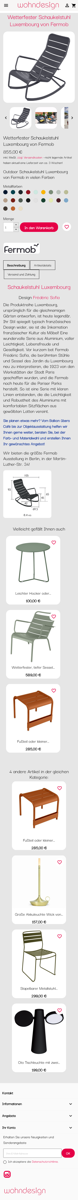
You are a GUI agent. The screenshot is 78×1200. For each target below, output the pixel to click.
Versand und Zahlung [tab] (21, 274)
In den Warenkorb (39, 227)
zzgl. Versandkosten (29, 157)
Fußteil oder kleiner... (33, 741)
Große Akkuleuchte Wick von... (39, 914)
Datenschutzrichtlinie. (45, 1161)
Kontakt (7, 1092)
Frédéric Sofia (46, 297)
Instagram (7, 1174)
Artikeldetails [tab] (42, 265)
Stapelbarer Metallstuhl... (39, 988)
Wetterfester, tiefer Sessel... (33, 667)
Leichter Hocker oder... (33, 593)
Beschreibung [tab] (16, 265)
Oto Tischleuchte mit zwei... (39, 1062)
